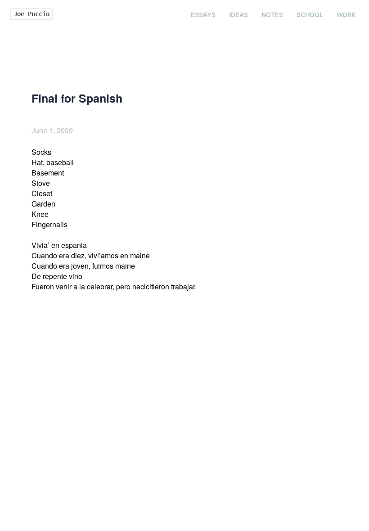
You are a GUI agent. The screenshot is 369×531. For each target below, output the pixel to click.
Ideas (238, 14)
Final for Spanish (77, 98)
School (310, 14)
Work (346, 14)
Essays (203, 14)
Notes (272, 14)
